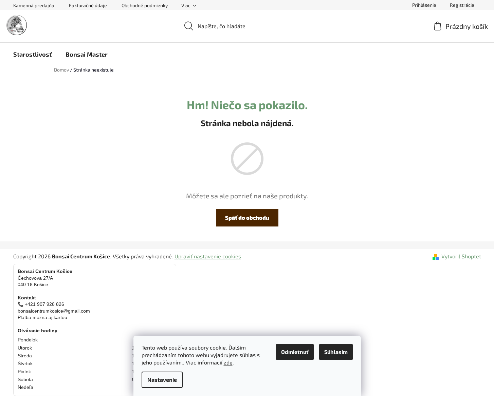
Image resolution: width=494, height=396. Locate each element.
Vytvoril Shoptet (461, 256)
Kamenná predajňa (33, 5)
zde (228, 362)
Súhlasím (336, 352)
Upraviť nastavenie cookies (208, 256)
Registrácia (462, 5)
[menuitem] (32, 54)
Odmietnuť (295, 352)
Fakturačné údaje (88, 5)
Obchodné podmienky (145, 5)
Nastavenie (162, 379)
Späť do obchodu (247, 217)
